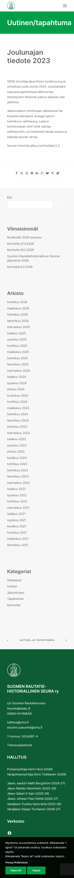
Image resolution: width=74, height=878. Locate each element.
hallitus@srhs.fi (18, 722)
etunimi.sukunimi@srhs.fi (24, 727)
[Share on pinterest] (32, 173)
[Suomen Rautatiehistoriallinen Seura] (30, 6)
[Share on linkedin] (37, 173)
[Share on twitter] (21, 173)
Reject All (16, 870)
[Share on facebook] (16, 173)
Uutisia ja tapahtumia (37, 640)
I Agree (36, 870)
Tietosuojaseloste (19, 745)
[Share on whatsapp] (42, 173)
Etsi (9, 197)
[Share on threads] (26, 173)
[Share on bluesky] (47, 173)
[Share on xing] (52, 173)
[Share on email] (57, 173)
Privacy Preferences (16, 862)
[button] (65, 5)
